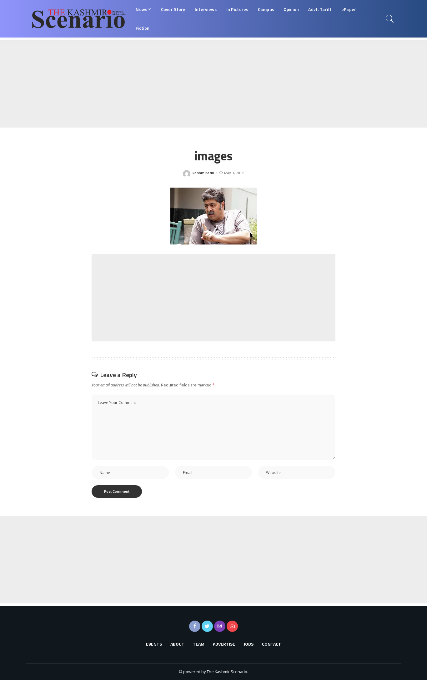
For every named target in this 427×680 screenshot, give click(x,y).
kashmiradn (203, 172)
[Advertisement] (187, 84)
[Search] (390, 19)
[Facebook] (194, 626)
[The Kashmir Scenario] (79, 18)
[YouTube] (232, 626)
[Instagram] (219, 626)
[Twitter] (207, 626)
